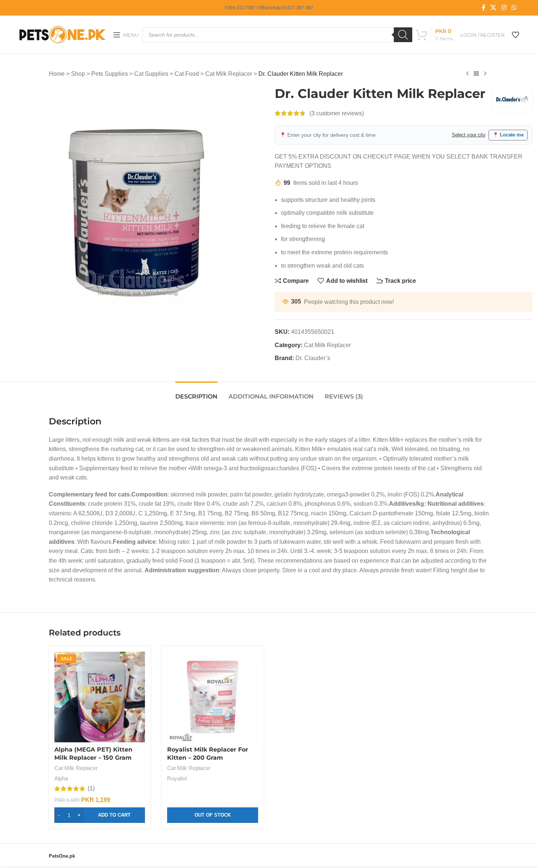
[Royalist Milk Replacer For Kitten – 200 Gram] (212, 697)
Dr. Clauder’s (312, 358)
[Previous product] (467, 73)
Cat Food (187, 74)
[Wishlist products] (515, 34)
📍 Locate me (508, 135)
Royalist (177, 778)
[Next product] (485, 73)
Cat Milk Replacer (228, 74)
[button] (99, 815)
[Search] (403, 34)
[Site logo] (62, 34)
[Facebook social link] (483, 7)
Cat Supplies (151, 74)
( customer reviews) (336, 113)
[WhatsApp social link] (514, 7)
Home (57, 74)
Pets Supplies (109, 74)
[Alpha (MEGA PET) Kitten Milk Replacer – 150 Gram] (99, 697)
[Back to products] (476, 73)
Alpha (61, 778)
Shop (78, 74)
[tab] (196, 393)
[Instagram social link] (504, 7)
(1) (91, 788)
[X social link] (493, 7)
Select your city (468, 135)
